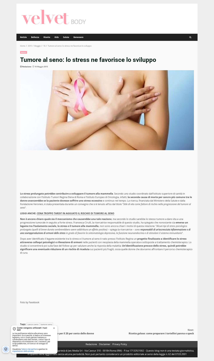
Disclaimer (104, 344)
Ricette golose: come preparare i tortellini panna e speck (161, 331)
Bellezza (35, 37)
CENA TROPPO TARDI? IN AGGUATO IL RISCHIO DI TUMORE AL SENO (75, 213)
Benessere (78, 37)
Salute (66, 37)
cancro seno (33, 324)
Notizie (23, 37)
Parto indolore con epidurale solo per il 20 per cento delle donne (57, 331)
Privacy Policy (119, 344)
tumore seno (46, 324)
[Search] (190, 37)
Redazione (26, 66)
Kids (57, 37)
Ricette (47, 37)
